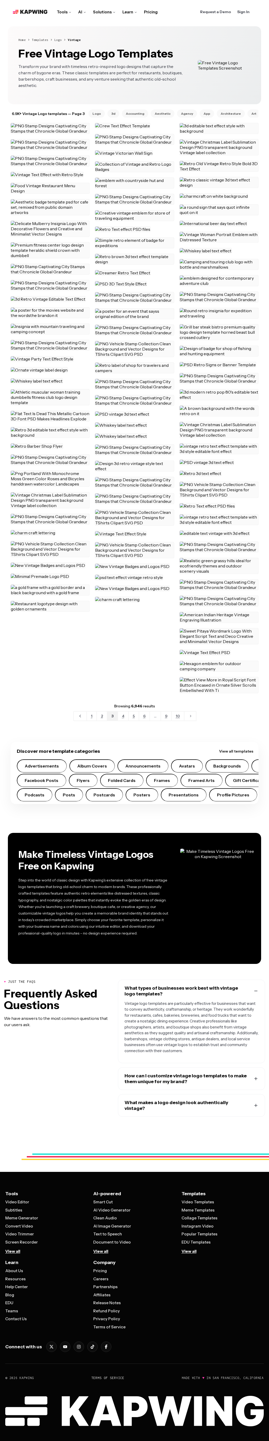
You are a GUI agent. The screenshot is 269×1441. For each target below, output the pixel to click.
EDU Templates (196, 1242)
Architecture (231, 114)
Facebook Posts (41, 780)
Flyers (83, 780)
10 (178, 716)
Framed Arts (201, 780)
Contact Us (16, 1318)
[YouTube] (65, 1346)
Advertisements (42, 766)
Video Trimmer (19, 1233)
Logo (58, 39)
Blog (9, 1294)
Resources (15, 1278)
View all (12, 1251)
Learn (127, 12)
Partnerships (105, 1286)
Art (253, 114)
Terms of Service (109, 1326)
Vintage (74, 39)
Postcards (104, 794)
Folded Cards (122, 780)
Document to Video (112, 1242)
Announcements (143, 766)
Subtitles (13, 1210)
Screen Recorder (21, 1242)
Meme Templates (198, 1210)
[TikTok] (92, 1346)
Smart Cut (103, 1201)
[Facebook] (106, 1346)
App (207, 114)
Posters (141, 794)
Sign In (243, 11)
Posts (69, 794)
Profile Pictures (233, 794)
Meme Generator (21, 1217)
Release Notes (107, 1302)
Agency (187, 114)
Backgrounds (227, 766)
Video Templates (198, 1201)
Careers (100, 1278)
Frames (162, 780)
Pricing (151, 11)
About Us (14, 1270)
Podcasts (34, 794)
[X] (51, 1346)
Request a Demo (215, 11)
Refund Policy (106, 1310)
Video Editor (17, 1201)
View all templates (236, 751)
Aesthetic (162, 114)
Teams (11, 1310)
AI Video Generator (112, 1210)
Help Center (16, 1286)
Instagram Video (198, 1226)
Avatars (187, 766)
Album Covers (92, 766)
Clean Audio (105, 1217)
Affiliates (102, 1294)
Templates (40, 39)
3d (113, 114)
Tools (62, 12)
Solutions (102, 12)
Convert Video (19, 1226)
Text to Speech (107, 1233)
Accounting (135, 114)
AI (80, 12)
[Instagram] (79, 1346)
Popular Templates (200, 1233)
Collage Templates (200, 1217)
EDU (9, 1302)
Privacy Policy (106, 1318)
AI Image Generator (112, 1226)
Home (22, 39)
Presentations (184, 794)
